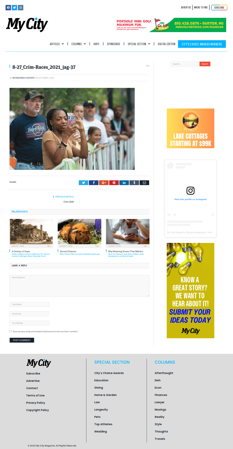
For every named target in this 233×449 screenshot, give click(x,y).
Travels (160, 439)
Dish (158, 380)
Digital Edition (166, 44)
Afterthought (164, 373)
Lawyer (160, 402)
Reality (159, 417)
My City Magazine (176, 232)
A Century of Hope (31, 253)
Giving (98, 388)
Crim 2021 (69, 201)
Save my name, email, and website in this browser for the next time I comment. (45, 331)
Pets (97, 417)
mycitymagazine (197, 232)
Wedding (100, 431)
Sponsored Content (23, 78)
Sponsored (113, 44)
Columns (76, 44)
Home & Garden (105, 395)
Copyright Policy (37, 410)
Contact (32, 388)
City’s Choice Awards (109, 373)
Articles (55, 44)
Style (158, 424)
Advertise (33, 381)
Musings (160, 410)
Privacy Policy (35, 403)
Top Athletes (103, 424)
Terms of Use (35, 395)
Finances (161, 395)
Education (101, 380)
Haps (96, 44)
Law (97, 402)
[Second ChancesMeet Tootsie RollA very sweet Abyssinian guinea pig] (79, 233)
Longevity (101, 410)
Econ (158, 388)
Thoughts (161, 431)
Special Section (137, 44)
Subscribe (33, 373)
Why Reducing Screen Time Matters (126, 253)
